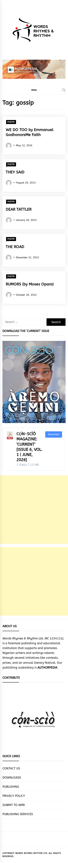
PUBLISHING (10, 787)
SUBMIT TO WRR (13, 805)
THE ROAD (15, 247)
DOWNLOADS (11, 777)
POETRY (11, 122)
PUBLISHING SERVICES (17, 814)
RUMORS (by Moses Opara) (30, 284)
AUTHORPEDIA (47, 667)
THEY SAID (15, 172)
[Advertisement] (34, 509)
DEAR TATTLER (19, 209)
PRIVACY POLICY (13, 796)
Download (53, 434)
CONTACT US (11, 768)
